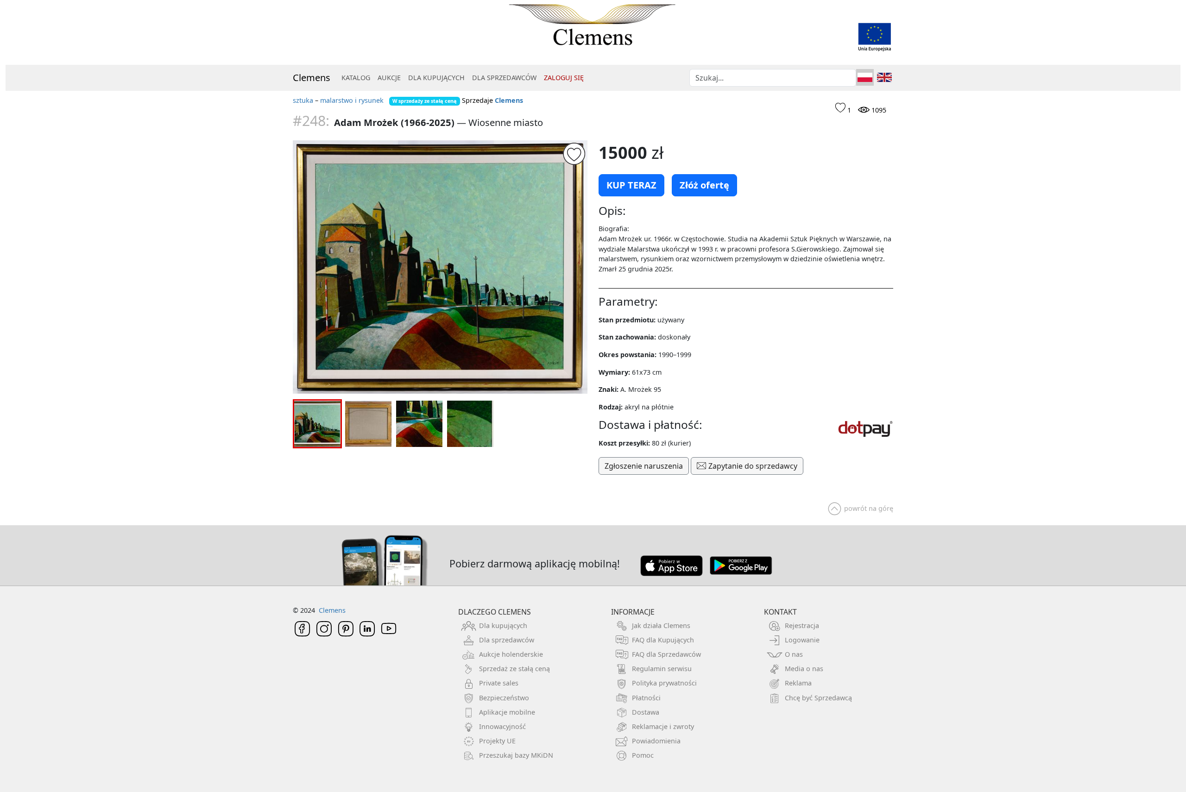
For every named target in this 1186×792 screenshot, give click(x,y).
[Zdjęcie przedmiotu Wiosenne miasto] (440, 267)
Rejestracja (802, 625)
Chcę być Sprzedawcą (818, 697)
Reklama (798, 683)
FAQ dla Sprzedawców (666, 654)
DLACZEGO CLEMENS (494, 612)
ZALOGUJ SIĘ (564, 77)
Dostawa (645, 712)
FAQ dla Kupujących (663, 639)
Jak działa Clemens (661, 625)
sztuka (303, 100)
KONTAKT (780, 612)
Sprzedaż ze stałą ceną (514, 668)
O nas (794, 654)
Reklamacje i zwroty (663, 726)
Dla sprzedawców (506, 639)
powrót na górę (868, 508)
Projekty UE (497, 740)
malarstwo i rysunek (352, 100)
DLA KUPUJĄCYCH (436, 77)
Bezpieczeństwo (504, 697)
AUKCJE (389, 77)
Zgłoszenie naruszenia (644, 466)
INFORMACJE (633, 612)
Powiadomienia (656, 740)
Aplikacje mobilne (507, 712)
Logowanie (802, 639)
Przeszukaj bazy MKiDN (516, 755)
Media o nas (804, 668)
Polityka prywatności (664, 683)
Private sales (498, 683)
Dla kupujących (503, 625)
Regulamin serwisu (662, 668)
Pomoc (643, 755)
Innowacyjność (502, 726)
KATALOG (355, 77)
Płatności (646, 697)
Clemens (311, 77)
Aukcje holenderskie (511, 654)
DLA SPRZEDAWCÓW (504, 77)
